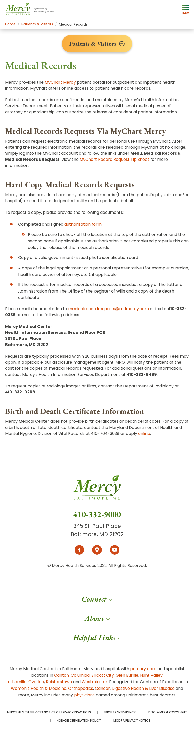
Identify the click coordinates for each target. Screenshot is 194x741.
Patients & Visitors (92, 43)
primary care (143, 669)
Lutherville (16, 682)
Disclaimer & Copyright (167, 712)
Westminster (94, 682)
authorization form (83, 224)
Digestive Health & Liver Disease (143, 688)
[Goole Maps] (97, 550)
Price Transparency (120, 712)
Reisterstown (59, 682)
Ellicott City (102, 675)
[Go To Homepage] (97, 492)
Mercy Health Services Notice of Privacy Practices (49, 712)
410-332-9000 (97, 514)
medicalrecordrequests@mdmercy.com (108, 309)
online (144, 433)
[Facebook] (79, 550)
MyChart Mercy (60, 82)
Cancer (102, 688)
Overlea (36, 682)
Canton (61, 675)
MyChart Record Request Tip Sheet (114, 159)
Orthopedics (80, 688)
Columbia (80, 675)
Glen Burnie (127, 675)
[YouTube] (114, 550)
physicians (84, 695)
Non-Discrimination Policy (79, 720)
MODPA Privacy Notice (131, 720)
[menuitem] (97, 599)
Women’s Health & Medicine (38, 688)
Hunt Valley (151, 675)
